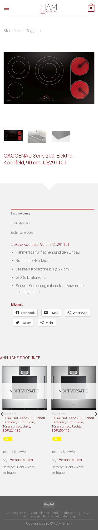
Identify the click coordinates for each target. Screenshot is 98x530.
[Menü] (6, 8)
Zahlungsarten (17, 513)
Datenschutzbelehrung (59, 516)
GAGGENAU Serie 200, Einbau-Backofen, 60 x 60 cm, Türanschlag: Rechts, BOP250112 (73, 424)
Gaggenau (34, 30)
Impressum (32, 516)
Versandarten (40, 513)
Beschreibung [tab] (20, 213)
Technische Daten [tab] (22, 232)
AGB (86, 513)
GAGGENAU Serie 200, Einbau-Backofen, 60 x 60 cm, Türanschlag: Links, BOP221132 (24, 424)
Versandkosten (21, 460)
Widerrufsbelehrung (66, 513)
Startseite (12, 30)
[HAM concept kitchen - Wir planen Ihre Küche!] (49, 8)
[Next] (86, 78)
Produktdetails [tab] (20, 223)
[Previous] (11, 78)
